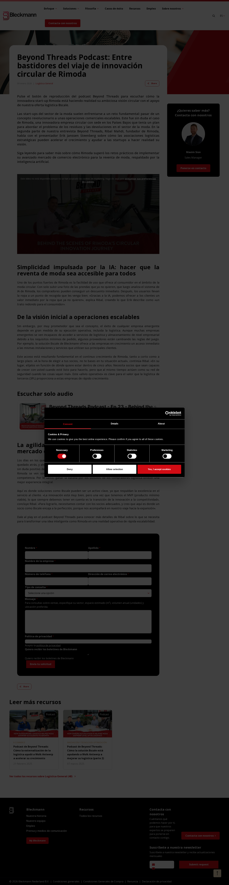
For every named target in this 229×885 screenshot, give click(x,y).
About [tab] (161, 423)
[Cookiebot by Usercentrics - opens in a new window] (167, 413)
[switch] (97, 456)
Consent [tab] (67, 424)
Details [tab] (114, 423)
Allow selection (114, 469)
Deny (69, 469)
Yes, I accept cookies (159, 469)
